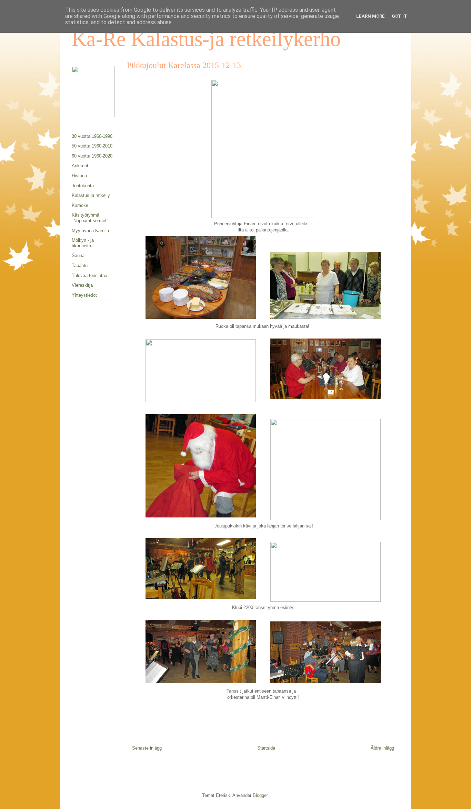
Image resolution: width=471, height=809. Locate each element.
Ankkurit (80, 165)
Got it (399, 16)
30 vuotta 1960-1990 (92, 136)
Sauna (78, 255)
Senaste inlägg (147, 748)
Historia (79, 175)
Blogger (260, 795)
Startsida (266, 748)
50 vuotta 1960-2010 (92, 146)
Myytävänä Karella (90, 230)
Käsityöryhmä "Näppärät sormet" (90, 217)
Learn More (370, 16)
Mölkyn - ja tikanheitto (83, 243)
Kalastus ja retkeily (91, 195)
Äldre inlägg (382, 748)
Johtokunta (83, 185)
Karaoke (80, 205)
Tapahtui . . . (84, 265)
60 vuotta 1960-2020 (92, 156)
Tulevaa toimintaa (89, 275)
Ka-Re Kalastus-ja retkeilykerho (206, 39)
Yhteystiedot (84, 295)
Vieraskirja (82, 285)
